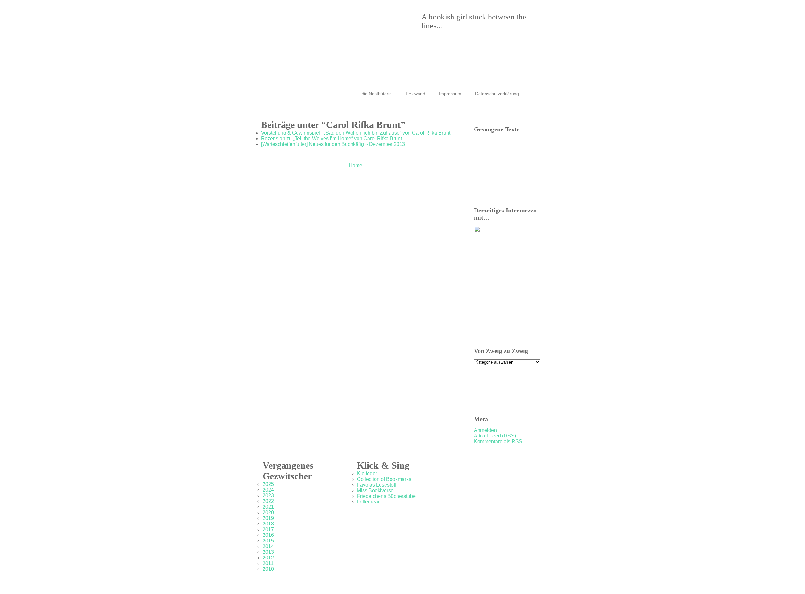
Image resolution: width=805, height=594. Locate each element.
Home (355, 165)
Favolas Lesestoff (376, 484)
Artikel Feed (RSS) (495, 435)
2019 (268, 518)
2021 (268, 506)
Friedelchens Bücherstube (386, 496)
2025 (268, 484)
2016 (268, 535)
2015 (268, 540)
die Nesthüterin (377, 93)
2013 (268, 552)
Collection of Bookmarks (384, 479)
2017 (268, 529)
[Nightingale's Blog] (396, 34)
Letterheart (369, 501)
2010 (268, 569)
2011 (268, 563)
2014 (268, 546)
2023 (268, 495)
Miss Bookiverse (375, 490)
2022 (268, 501)
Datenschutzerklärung (497, 93)
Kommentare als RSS (498, 441)
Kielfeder (367, 473)
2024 (268, 489)
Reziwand (415, 93)
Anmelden (485, 430)
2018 (268, 523)
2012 (268, 557)
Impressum (450, 93)
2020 (268, 512)
